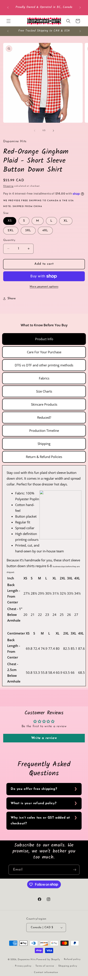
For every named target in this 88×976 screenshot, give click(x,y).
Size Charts (44, 391)
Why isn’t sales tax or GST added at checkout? (40, 820)
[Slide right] (53, 130)
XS (10, 220)
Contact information (46, 972)
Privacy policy (23, 966)
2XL (11, 230)
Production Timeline (44, 430)
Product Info (44, 339)
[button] (8, 21)
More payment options (44, 286)
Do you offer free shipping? (34, 789)
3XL (28, 230)
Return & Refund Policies (44, 457)
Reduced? (44, 417)
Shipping (8, 186)
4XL (45, 230)
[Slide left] (34, 130)
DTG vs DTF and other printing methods (44, 365)
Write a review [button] (44, 738)
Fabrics (44, 378)
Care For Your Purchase (44, 352)
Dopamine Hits (26, 959)
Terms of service (44, 966)
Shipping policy (67, 966)
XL (66, 220)
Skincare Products (44, 404)
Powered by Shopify (48, 959)
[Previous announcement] (8, 7)
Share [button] (11, 298)
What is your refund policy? (33, 803)
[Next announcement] (80, 7)
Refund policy (72, 959)
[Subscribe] (74, 870)
